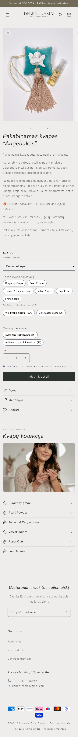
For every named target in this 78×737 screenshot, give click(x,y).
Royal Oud (64, 291)
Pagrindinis (14, 641)
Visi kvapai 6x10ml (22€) (18, 312)
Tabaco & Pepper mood (18, 291)
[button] (7, 15)
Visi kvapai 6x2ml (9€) (51, 312)
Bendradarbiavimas (19, 658)
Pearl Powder (37, 283)
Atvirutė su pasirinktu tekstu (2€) (23, 342)
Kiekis (6, 350)
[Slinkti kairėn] (31, 128)
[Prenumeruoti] (66, 612)
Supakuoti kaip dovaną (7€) (20, 334)
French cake (12, 298)
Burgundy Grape (14, 283)
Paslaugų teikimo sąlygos (27, 729)
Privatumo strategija (60, 723)
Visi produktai (16, 650)
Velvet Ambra (44, 291)
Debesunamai (23, 723)
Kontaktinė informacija (55, 729)
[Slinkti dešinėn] (47, 128)
